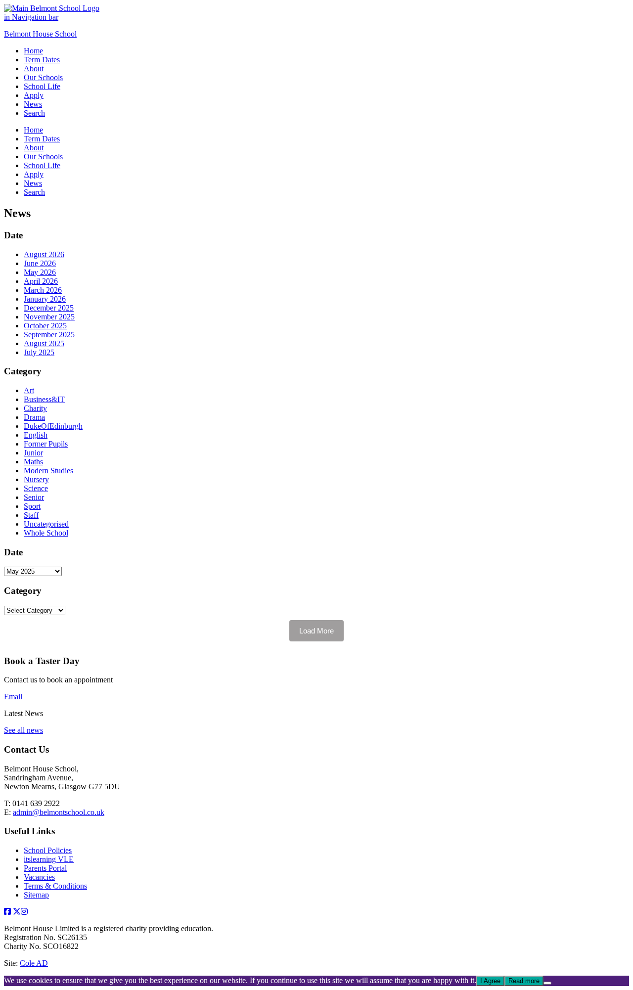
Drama (34, 417)
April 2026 (41, 281)
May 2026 (40, 272)
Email (13, 696)
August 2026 (44, 254)
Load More (316, 631)
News (33, 104)
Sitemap (36, 895)
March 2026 (43, 290)
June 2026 (40, 263)
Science (36, 488)
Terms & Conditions (55, 886)
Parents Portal (45, 868)
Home (33, 50)
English (35, 435)
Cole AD (34, 963)
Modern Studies (48, 470)
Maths (33, 461)
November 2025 (49, 317)
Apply (34, 95)
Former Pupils (46, 444)
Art (29, 390)
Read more (524, 981)
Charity (35, 408)
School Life (42, 86)
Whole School (46, 533)
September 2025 (49, 334)
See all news (23, 730)
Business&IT (44, 399)
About (34, 68)
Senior (34, 497)
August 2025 (44, 343)
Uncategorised (46, 524)
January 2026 (45, 299)
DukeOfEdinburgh (53, 426)
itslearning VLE (49, 859)
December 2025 (49, 308)
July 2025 (39, 352)
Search (34, 113)
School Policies (48, 850)
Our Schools (43, 77)
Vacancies (39, 877)
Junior (33, 453)
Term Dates (42, 59)
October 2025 (45, 325)
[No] (547, 983)
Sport (32, 506)
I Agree (490, 981)
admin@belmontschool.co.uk (58, 812)
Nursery (36, 479)
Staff (31, 515)
